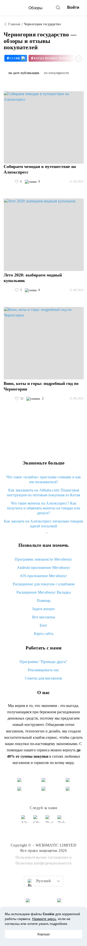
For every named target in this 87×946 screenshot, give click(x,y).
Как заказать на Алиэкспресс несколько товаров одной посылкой (43, 523)
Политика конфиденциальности (43, 863)
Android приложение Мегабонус (43, 567)
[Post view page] (44, 127)
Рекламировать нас (43, 670)
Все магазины (43, 617)
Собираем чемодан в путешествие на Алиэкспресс (40, 169)
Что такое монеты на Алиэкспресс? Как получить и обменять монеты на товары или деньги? (43, 508)
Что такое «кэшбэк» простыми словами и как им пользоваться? (43, 479)
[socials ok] (37, 821)
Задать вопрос (43, 609)
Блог (43, 625)
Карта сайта (43, 633)
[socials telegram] (62, 821)
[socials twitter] (50, 821)
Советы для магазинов (43, 678)
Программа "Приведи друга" (43, 662)
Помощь (44, 600)
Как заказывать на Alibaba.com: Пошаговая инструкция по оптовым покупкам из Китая (43, 492)
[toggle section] (46, 532)
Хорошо (43, 934)
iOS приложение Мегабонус (43, 576)
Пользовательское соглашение (42, 857)
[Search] (58, 7)
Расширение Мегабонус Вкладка (43, 592)
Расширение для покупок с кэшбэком (43, 584)
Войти (73, 7)
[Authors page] (9, 182)
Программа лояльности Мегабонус (43, 559)
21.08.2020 (76, 181)
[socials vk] (25, 821)
